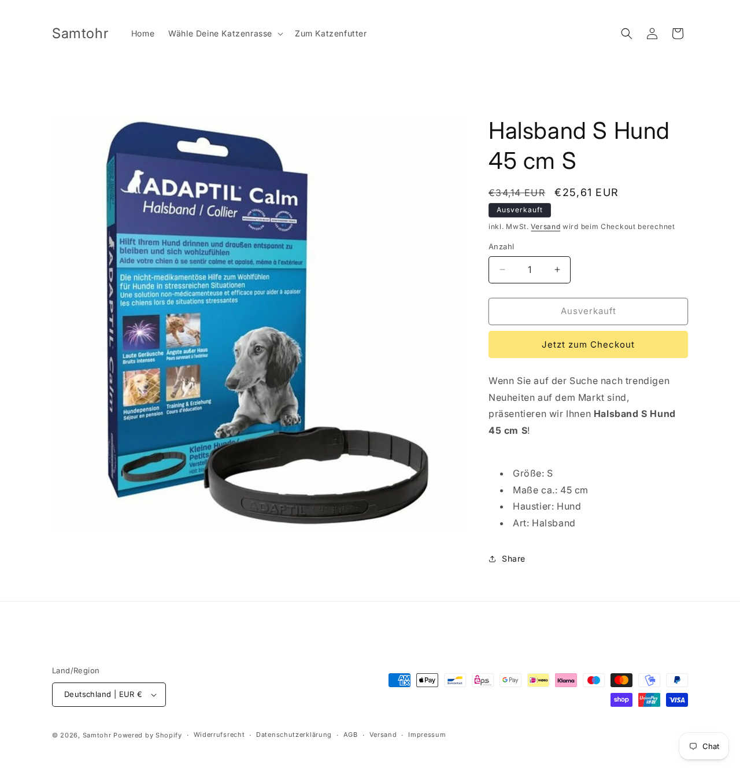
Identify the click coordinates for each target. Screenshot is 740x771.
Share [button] (514, 558)
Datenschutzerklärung (294, 735)
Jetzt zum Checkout (588, 344)
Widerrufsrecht (219, 735)
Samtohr (97, 735)
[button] (224, 33)
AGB (350, 735)
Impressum (427, 735)
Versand (545, 226)
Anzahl (501, 246)
